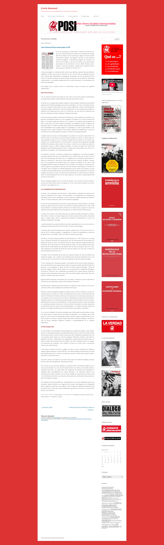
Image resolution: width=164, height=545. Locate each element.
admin (60, 396)
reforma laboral (113, 518)
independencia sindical (110, 507)
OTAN (104, 511)
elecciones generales (114, 499)
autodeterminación (111, 490)
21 (114, 460)
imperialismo (109, 505)
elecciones (105, 499)
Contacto (96, 16)
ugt (116, 523)
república (106, 520)
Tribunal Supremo (106, 524)
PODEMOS (113, 515)
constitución (105, 496)
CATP (103, 495)
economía (87, 394)
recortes (105, 518)
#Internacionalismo (107, 488)
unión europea (110, 526)
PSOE (112, 516)
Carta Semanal (49, 8)
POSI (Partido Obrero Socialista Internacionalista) (52, 538)
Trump (113, 524)
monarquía (116, 509)
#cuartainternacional (108, 487)
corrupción (111, 496)
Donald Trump (115, 498)
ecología (82, 394)
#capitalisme (76, 394)
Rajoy (117, 516)
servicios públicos (116, 520)
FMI (120, 499)
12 (108, 458)
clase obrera (116, 494)
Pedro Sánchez (108, 512)
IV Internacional (106, 509)
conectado (57, 417)
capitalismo (107, 492)
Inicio (42, 16)
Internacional (85, 16)
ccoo (106, 494)
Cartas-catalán (58, 394)
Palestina (110, 511)
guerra (117, 502)
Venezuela (104, 528)
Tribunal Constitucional (115, 522)
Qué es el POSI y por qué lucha (56, 16)
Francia (104, 501)
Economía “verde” (47, 407)
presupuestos (106, 517)
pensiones (106, 514)
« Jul (103, 466)
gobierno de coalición (108, 503)
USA (120, 526)
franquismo (111, 501)
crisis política (117, 496)
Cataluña (117, 492)
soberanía (106, 522)
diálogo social (107, 498)
